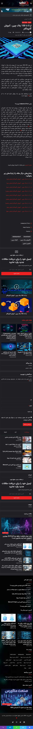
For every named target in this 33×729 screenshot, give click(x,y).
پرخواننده (26, 432)
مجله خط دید (26, 32)
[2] (28, 126)
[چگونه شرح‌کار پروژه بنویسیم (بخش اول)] (27, 453)
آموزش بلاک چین (25, 240)
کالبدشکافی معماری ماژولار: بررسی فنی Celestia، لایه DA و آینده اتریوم (13, 545)
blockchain (27, 237)
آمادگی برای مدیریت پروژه (26, 657)
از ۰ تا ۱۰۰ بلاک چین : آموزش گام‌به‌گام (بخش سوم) (19, 187)
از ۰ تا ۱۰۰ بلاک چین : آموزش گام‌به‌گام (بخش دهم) (19, 211)
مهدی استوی (28, 165)
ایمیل (30, 406)
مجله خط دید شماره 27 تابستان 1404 (21, 707)
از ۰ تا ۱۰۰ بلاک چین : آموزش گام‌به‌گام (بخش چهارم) (19, 191)
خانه (29, 19)
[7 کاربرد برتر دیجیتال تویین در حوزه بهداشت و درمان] (27, 446)
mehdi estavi (13, 654)
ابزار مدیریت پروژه (27, 662)
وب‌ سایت (30, 411)
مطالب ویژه (24, 22)
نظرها (5, 432)
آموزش (25, 19)
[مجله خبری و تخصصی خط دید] (24, 3)
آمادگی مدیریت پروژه (14, 657)
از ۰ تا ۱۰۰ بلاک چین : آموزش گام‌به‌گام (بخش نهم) (19, 207)
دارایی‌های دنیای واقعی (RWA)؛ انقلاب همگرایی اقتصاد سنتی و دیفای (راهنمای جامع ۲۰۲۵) (12, 559)
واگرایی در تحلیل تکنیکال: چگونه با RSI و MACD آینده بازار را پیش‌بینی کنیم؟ (24, 335)
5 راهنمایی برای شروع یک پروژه (14, 458)
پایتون (29, 668)
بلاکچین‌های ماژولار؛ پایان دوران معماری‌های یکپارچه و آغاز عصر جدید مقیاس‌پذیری (12, 552)
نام (31, 400)
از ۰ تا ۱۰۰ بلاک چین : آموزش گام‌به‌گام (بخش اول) (19, 179)
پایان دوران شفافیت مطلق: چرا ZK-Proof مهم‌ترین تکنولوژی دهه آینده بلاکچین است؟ (17, 537)
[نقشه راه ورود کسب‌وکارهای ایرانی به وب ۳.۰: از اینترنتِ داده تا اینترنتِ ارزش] (8, 346)
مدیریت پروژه (22, 665)
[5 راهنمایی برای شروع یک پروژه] (27, 460)
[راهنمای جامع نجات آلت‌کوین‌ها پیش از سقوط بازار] (24, 346)
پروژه (25, 668)
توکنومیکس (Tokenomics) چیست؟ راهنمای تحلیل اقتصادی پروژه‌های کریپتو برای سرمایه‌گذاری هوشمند (8, 336)
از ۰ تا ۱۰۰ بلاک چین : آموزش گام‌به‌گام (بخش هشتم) (18, 203)
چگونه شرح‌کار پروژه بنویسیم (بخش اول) (12, 451)
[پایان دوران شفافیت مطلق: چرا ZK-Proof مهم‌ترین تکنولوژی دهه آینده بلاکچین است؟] (24, 618)
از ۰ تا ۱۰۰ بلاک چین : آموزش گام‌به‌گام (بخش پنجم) (19, 195)
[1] (28, 96)
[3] (20, 130)
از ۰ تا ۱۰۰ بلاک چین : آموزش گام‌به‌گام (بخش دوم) (19, 183)
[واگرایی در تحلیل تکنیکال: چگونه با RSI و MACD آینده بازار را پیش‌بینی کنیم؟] (24, 328)
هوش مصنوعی (8, 665)
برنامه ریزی (19, 662)
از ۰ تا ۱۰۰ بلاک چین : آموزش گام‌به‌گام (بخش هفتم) (19, 199)
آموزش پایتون (8, 660)
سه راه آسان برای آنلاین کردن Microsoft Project (12, 465)
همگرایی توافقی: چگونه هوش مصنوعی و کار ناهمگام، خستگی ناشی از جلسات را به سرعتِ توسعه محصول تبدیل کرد (11, 567)
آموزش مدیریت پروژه (17, 660)
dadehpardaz (16, 237)
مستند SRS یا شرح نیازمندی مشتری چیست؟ (13, 438)
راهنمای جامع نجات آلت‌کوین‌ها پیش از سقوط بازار (25, 352)
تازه (15, 432)
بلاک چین (14, 240)
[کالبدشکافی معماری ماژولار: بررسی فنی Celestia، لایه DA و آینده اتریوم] (27, 546)
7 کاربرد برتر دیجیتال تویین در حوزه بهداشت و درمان (13, 445)
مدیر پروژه (5, 662)
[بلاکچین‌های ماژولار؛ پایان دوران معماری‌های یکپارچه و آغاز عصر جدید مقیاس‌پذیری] (27, 553)
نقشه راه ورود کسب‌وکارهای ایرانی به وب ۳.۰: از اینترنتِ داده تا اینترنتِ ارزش (8, 353)
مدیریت (29, 665)
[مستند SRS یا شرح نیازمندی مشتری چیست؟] (27, 439)
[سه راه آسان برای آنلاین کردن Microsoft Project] (27, 467)
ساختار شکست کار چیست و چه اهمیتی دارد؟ (15, 677)
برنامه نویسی (12, 662)
